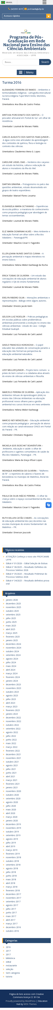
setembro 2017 (13, 901)
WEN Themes (30, 1004)
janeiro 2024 (12, 680)
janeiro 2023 (12, 713)
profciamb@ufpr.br (36, 9)
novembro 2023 (13, 688)
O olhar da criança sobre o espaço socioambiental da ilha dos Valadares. (26, 498)
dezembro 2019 (13, 824)
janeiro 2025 (12, 640)
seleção (9, 969)
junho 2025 (11, 622)
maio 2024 (11, 666)
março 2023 (11, 706)
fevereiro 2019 (13, 853)
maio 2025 (11, 625)
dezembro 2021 (13, 754)
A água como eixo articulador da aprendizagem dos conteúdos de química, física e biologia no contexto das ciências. (25, 143)
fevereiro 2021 (13, 783)
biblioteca (10, 958)
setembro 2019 (13, 835)
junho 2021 (11, 772)
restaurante (11, 965)
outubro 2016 (12, 931)
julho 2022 (11, 736)
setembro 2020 (13, 798)
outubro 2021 (12, 761)
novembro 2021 (13, 758)
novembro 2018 (13, 857)
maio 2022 (11, 743)
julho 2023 (11, 699)
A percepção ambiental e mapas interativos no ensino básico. (23, 256)
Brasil (9, 2)
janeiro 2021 (12, 787)
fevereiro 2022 (13, 750)
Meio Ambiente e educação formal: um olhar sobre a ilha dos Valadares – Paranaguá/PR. (26, 234)
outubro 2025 (12, 610)
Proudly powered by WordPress (21, 1001)
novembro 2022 (13, 721)
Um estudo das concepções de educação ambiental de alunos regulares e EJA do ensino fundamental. (24, 278)
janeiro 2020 (12, 820)
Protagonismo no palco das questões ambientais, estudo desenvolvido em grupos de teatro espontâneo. (25, 187)
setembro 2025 (13, 614)
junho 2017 (11, 912)
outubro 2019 (12, 831)
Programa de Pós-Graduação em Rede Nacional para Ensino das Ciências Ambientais (26, 43)
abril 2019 (10, 846)
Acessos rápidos (12, 16)
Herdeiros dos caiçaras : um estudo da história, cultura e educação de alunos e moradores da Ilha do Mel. (26, 165)
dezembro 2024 (13, 644)
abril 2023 (10, 702)
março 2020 (11, 816)
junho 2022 (11, 739)
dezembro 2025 (13, 603)
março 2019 (11, 850)
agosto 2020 (12, 802)
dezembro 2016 (13, 927)
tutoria (9, 976)
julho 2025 (11, 618)
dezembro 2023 (13, 684)
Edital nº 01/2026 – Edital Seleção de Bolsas (27, 563)
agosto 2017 (12, 905)
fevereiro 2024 (13, 677)
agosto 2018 (12, 868)
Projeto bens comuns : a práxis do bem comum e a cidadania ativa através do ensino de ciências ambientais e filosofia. (26, 373)
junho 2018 (11, 875)
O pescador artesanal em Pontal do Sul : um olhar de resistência (26, 117)
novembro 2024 (13, 647)
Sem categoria (13, 972)
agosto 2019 (12, 839)
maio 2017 (11, 916)
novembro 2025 (13, 607)
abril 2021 (10, 776)
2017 (8, 950)
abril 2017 (10, 919)
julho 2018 (11, 872)
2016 (8, 947)
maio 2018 (11, 879)
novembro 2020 (13, 791)
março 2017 (11, 923)
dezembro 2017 (13, 894)
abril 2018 (10, 883)
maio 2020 (11, 809)
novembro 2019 (13, 828)
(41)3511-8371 (17, 9)
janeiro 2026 (12, 599)
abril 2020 (10, 813)
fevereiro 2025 (13, 636)
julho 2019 (11, 842)
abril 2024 (10, 669)
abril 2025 (10, 629)
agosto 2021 (12, 765)
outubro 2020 (12, 794)
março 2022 (11, 747)
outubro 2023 (12, 691)
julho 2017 (11, 908)
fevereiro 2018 (13, 890)
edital (8, 961)
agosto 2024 (12, 658)
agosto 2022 (12, 732)
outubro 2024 (12, 651)
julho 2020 (11, 805)
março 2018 (11, 886)
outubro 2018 (12, 861)
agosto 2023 (12, 695)
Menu (29, 72)
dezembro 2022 (13, 717)
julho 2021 (11, 769)
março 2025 (11, 633)
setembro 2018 (13, 864)
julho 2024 (11, 662)
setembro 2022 (13, 728)
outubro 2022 (12, 725)
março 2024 (11, 673)
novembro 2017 (13, 897)
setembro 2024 (13, 655)
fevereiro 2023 (13, 710)
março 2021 (11, 780)
